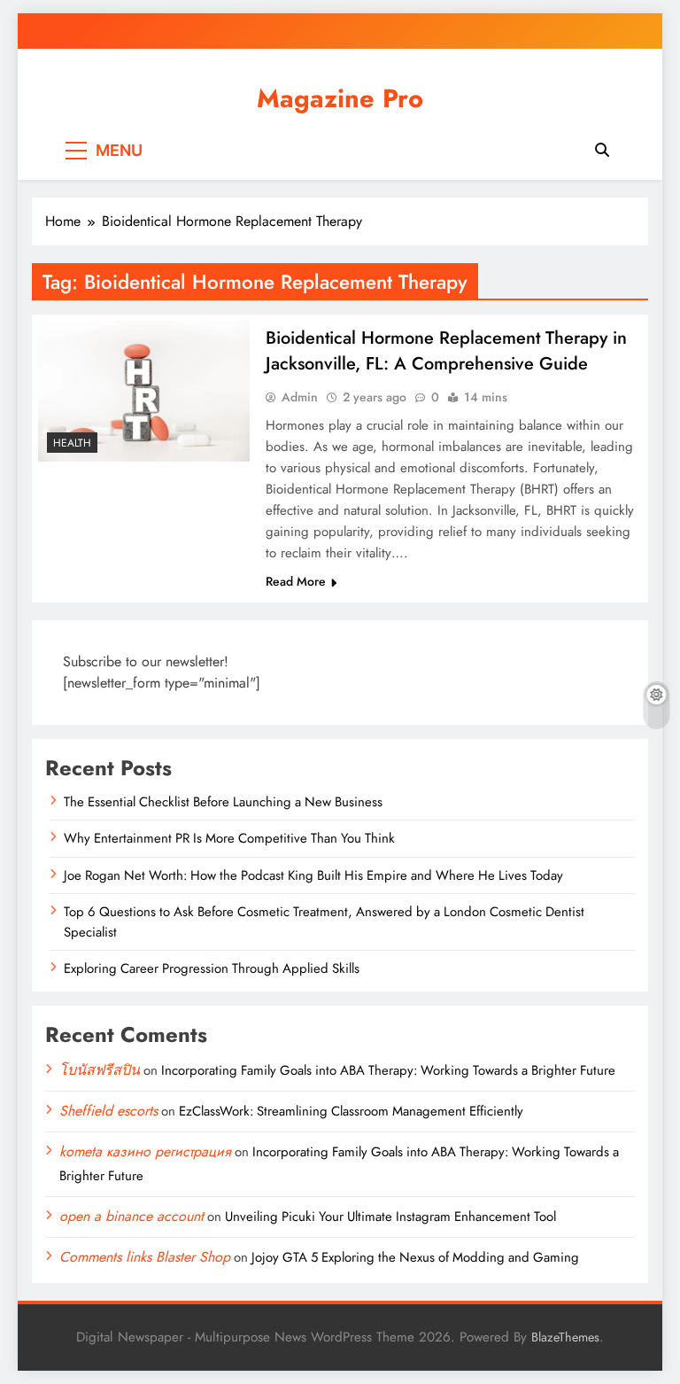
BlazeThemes (565, 1337)
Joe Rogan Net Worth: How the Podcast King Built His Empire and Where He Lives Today (313, 875)
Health (72, 443)
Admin (300, 397)
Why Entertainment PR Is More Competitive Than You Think (229, 838)
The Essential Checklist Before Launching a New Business (223, 802)
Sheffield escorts (108, 1110)
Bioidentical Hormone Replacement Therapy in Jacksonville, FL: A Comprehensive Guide (446, 351)
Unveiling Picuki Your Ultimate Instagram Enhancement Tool (390, 1216)
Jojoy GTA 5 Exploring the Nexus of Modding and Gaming (415, 1257)
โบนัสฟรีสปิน (99, 1070)
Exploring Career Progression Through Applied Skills (211, 968)
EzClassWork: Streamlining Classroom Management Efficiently (351, 1111)
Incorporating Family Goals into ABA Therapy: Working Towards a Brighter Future (388, 1070)
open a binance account (131, 1216)
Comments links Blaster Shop (144, 1257)
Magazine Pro (340, 98)
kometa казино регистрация (145, 1151)
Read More (296, 581)
